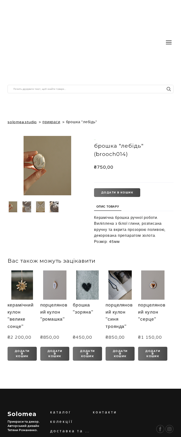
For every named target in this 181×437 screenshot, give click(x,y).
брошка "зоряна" (83, 308)
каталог (60, 412)
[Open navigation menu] (168, 42)
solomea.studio (22, 122)
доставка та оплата (70, 431)
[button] (169, 89)
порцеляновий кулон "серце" (151, 312)
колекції (61, 421)
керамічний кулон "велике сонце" (21, 315)
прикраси (51, 122)
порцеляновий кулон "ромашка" (54, 312)
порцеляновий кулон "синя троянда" (119, 315)
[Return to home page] (50, 42)
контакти (105, 412)
